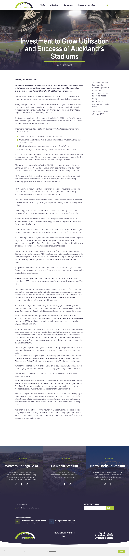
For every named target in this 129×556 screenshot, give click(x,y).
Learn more (52, 551)
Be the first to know (91, 504)
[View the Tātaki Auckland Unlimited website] (104, 535)
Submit (109, 508)
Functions (82, 5)
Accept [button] (121, 551)
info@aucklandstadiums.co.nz (29, 508)
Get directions (22, 459)
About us (91, 5)
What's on (43, 5)
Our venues (68, 5)
